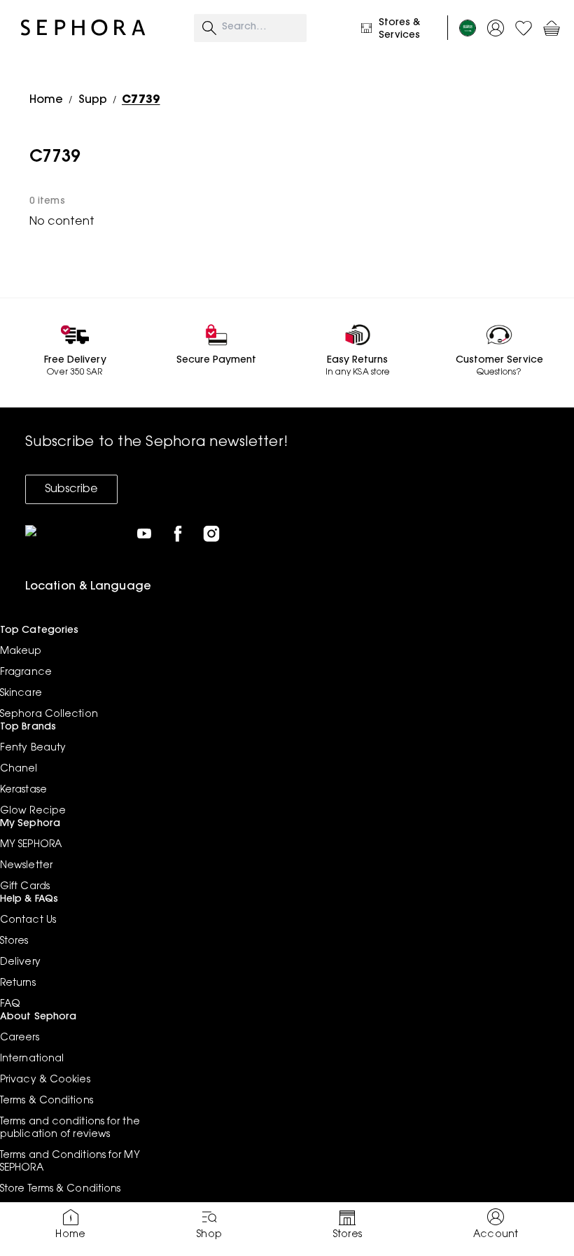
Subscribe (71, 489)
